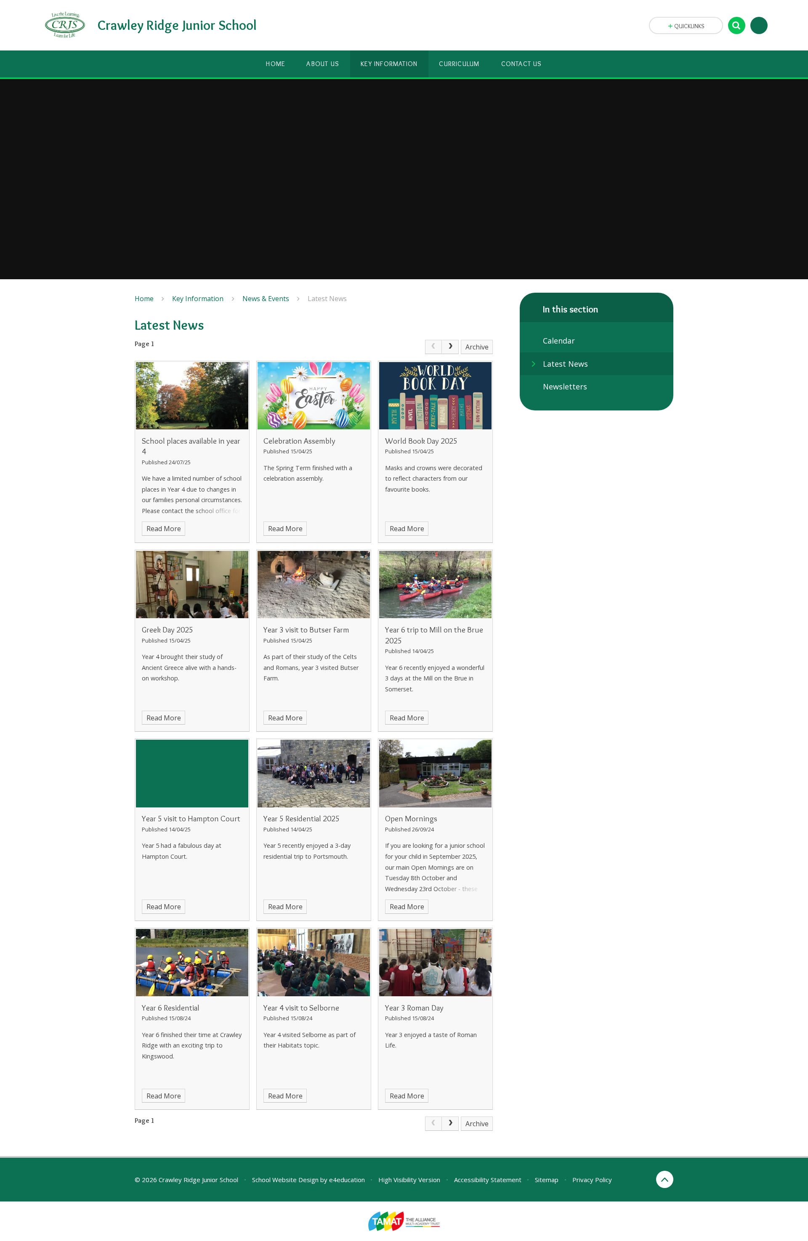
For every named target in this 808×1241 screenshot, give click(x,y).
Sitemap (546, 1179)
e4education (347, 1179)
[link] (433, 347)
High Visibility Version (409, 1179)
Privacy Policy (592, 1179)
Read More (163, 528)
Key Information (197, 298)
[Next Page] (450, 347)
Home (144, 298)
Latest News (327, 298)
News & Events (265, 298)
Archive (477, 347)
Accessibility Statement (487, 1179)
